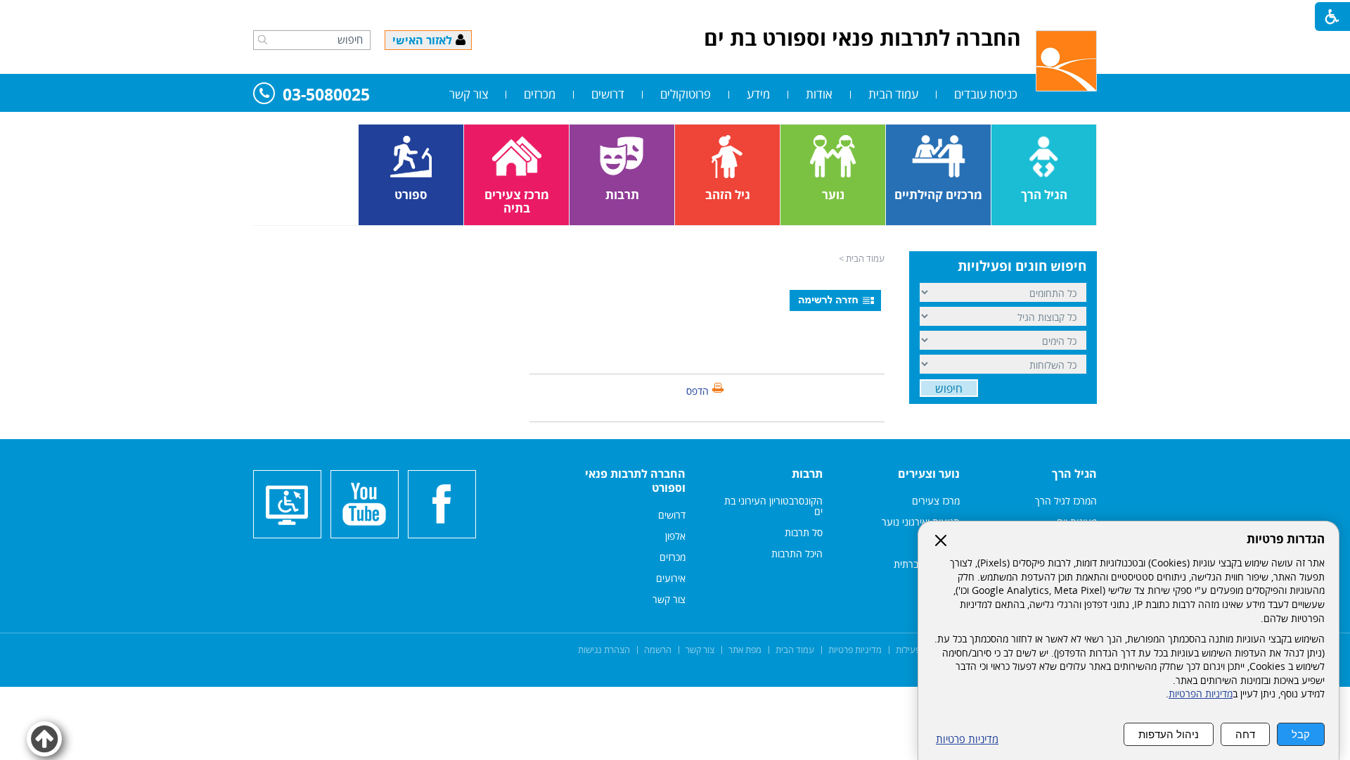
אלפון (675, 536)
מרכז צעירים (936, 500)
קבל (1301, 734)
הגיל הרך (1074, 473)
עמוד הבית (893, 94)
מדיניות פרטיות (967, 739)
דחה (1245, 734)
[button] (262, 39)
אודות (819, 94)
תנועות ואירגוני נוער (921, 521)
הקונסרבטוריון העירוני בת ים (773, 506)
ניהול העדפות (1168, 734)
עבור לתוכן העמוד (675, 14)
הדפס (697, 391)
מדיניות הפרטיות (1201, 694)
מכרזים (539, 94)
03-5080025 (326, 95)
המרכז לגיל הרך (1066, 500)
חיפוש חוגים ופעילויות (1022, 266)
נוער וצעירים (929, 473)
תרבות (807, 473)
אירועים (671, 578)
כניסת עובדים (985, 94)
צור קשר (468, 94)
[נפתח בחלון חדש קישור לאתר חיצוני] (442, 504)
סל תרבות (804, 532)
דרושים (607, 94)
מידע (758, 94)
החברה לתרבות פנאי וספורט (635, 480)
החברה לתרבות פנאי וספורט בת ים (862, 37)
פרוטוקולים (685, 94)
